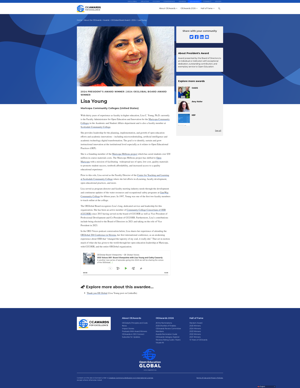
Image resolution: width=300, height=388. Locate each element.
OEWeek (182, 1)
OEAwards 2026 (188, 8)
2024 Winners (195, 329)
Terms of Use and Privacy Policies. (209, 378)
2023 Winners (195, 331)
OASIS (195, 88)
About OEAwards (167, 8)
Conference (169, 1)
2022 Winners (195, 334)
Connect (207, 1)
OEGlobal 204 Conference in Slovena (98, 234)
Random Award (195, 323)
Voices (218, 1)
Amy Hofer (197, 101)
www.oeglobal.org (150, 370)
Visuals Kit (160, 343)
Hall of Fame (207, 8)
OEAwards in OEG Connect (133, 334)
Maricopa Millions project (124, 153)
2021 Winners (195, 337)
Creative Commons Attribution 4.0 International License (131, 378)
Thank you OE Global (97, 293)
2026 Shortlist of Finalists (166, 326)
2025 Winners (195, 326)
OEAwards (195, 1)
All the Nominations (164, 323)
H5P (193, 115)
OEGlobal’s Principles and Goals (135, 323)
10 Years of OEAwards (198, 340)
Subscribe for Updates (131, 337)
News (124, 326)
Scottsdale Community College (95, 126)
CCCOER (156, 1)
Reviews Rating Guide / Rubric (168, 340)
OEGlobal (132, 1)
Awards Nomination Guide (166, 334)
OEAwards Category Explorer (168, 337)
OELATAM (145, 1)
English (262, 386)
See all (218, 131)
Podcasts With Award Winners (134, 331)
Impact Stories (128, 329)
